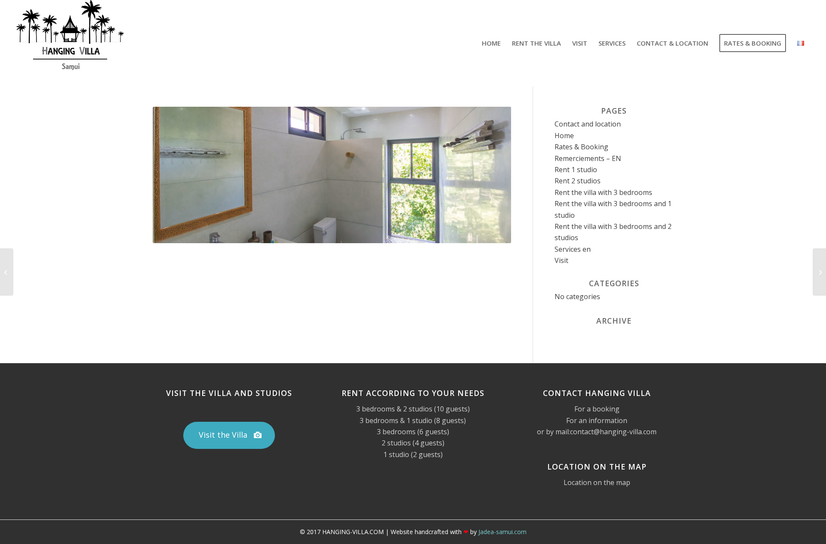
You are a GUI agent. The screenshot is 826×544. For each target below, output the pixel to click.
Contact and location (588, 124)
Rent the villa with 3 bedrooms (603, 192)
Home (564, 135)
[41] (6, 272)
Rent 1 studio (576, 169)
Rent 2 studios (578, 180)
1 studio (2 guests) (413, 454)
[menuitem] (491, 43)
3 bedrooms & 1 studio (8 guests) (413, 420)
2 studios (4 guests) (413, 443)
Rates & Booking (581, 146)
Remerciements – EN (588, 158)
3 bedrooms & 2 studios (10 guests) (413, 409)
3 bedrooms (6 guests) (413, 431)
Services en (573, 249)
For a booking (597, 409)
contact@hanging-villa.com (613, 431)
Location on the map (597, 482)
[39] (819, 272)
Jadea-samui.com (502, 532)
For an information (596, 420)
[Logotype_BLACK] (70, 43)
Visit (561, 260)
